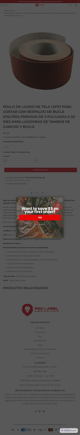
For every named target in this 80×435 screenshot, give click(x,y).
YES (40, 217)
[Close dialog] (61, 200)
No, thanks (40, 224)
